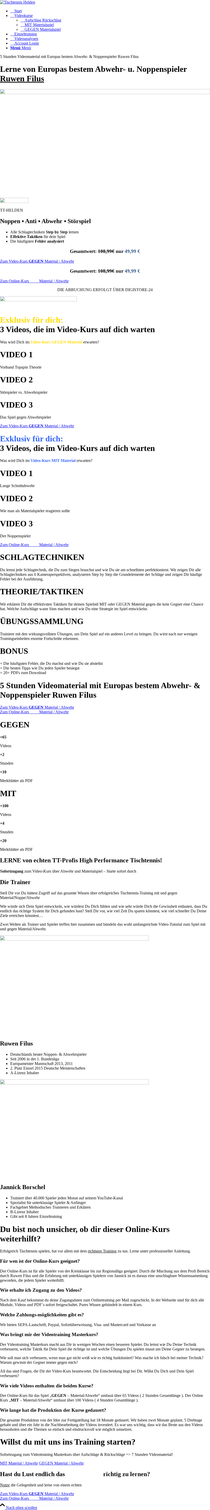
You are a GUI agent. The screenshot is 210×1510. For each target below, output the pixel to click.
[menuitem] (110, 11)
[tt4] (17, 2)
